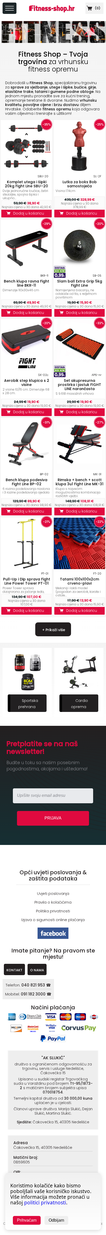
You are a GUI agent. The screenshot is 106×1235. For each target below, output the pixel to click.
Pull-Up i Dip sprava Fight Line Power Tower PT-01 (26, 581)
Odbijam (56, 1220)
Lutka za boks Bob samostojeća (80, 184)
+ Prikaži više (53, 629)
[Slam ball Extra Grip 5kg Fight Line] (79, 270)
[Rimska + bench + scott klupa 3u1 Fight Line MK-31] (79, 468)
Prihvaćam (27, 1220)
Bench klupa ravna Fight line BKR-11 (26, 283)
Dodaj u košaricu (29, 213)
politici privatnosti (45, 1202)
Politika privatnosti (53, 911)
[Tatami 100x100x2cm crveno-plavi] (79, 568)
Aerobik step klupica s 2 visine (26, 382)
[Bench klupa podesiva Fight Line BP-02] (26, 468)
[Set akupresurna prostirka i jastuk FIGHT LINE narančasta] (79, 369)
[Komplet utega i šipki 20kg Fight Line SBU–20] (26, 170)
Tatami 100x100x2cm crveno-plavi (79, 581)
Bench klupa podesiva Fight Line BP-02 (26, 482)
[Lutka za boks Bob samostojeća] (79, 170)
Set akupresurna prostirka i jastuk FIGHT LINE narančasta (79, 384)
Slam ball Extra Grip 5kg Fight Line (79, 283)
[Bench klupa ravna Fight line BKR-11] (26, 270)
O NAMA (37, 970)
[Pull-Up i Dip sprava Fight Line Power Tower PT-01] (26, 568)
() (97, 8)
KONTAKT (14, 970)
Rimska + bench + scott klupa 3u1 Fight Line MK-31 (79, 482)
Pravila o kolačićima (53, 902)
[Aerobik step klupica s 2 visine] (26, 369)
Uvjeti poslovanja (53, 893)
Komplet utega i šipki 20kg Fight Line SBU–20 (26, 184)
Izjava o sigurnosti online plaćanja (53, 919)
